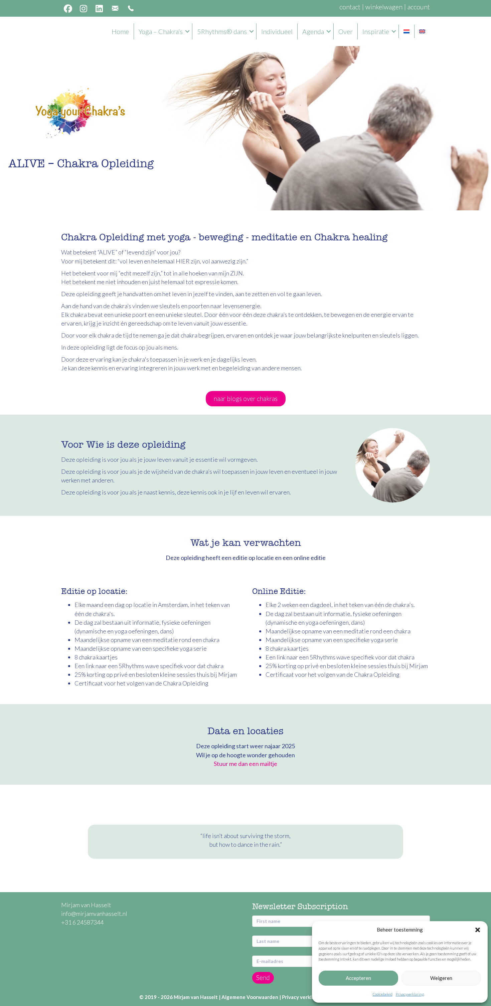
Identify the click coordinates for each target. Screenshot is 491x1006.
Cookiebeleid (382, 994)
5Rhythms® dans (222, 31)
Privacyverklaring (410, 994)
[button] (477, 930)
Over (345, 31)
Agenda (313, 31)
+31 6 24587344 (82, 922)
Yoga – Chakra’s (161, 31)
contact (349, 7)
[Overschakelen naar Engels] (422, 31)
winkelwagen (383, 7)
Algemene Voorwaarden (249, 997)
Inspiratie (375, 31)
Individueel (277, 31)
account (418, 7)
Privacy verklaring (303, 997)
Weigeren (441, 978)
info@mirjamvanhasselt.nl (94, 913)
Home (120, 31)
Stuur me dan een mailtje (245, 763)
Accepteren (358, 978)
